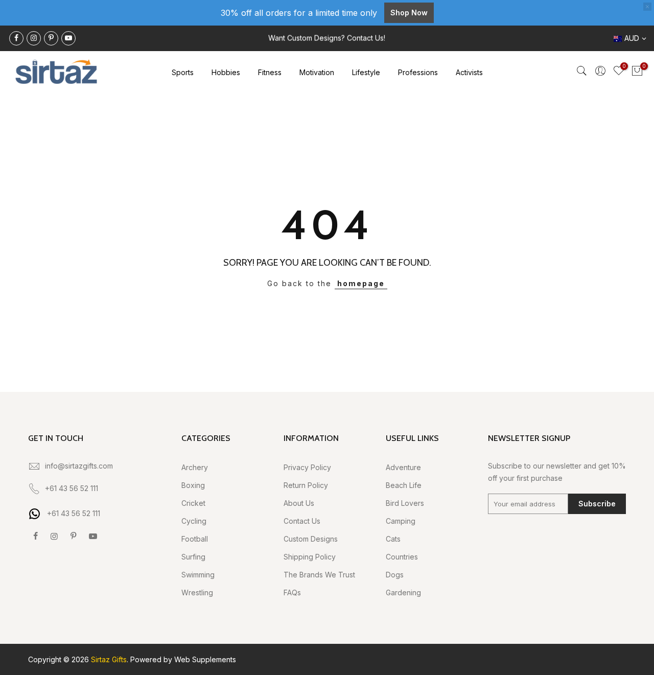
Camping (400, 521)
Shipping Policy (310, 556)
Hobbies (226, 72)
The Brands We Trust (319, 574)
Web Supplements (205, 659)
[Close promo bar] (647, 7)
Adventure (403, 467)
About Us (299, 503)
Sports (183, 72)
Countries (402, 556)
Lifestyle (366, 72)
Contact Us (302, 521)
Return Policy (306, 485)
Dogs (395, 574)
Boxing (193, 485)
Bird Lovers (405, 503)
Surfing (193, 556)
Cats (393, 538)
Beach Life (404, 485)
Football (194, 538)
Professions (418, 72)
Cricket (193, 503)
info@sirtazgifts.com (79, 465)
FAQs (292, 592)
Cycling (193, 521)
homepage (361, 283)
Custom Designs (311, 538)
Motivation (316, 72)
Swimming (198, 574)
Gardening (403, 592)
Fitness (270, 72)
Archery (194, 467)
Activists (469, 72)
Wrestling (197, 592)
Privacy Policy (307, 467)
